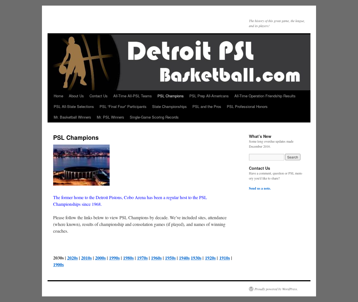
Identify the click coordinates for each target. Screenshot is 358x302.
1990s (114, 257)
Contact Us (99, 95)
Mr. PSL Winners (110, 117)
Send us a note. (260, 188)
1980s (128, 257)
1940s (184, 257)
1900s (58, 264)
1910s (224, 257)
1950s (170, 257)
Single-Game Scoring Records (154, 117)
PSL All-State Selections (74, 106)
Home (58, 95)
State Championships (169, 106)
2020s (72, 257)
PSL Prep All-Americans (209, 95)
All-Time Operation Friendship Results (265, 95)
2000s (100, 257)
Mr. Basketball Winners (72, 117)
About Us (76, 95)
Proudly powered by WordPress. (276, 289)
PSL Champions (170, 95)
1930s (196, 257)
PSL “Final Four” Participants (123, 106)
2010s (86, 257)
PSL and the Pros (206, 106)
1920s (210, 257)
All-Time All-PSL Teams (132, 95)
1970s (142, 257)
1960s (156, 257)
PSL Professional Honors (247, 106)
